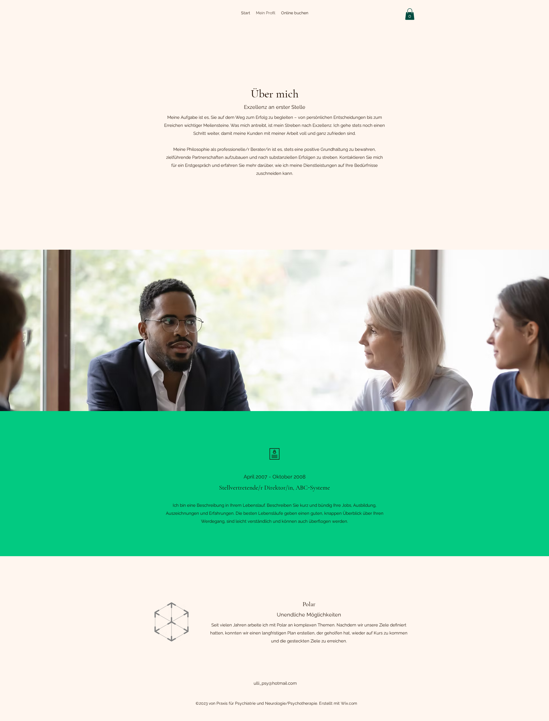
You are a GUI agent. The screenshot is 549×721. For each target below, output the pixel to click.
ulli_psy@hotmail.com (275, 683)
